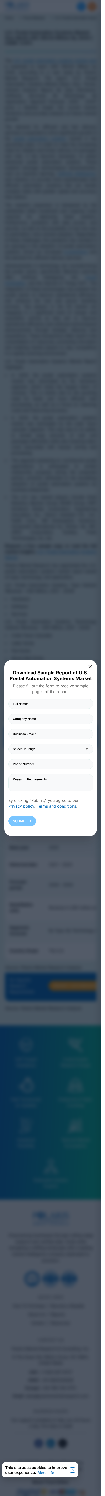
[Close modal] (90, 666)
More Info (46, 1472)
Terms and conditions (56, 806)
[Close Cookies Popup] (72, 1470)
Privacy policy (21, 806)
